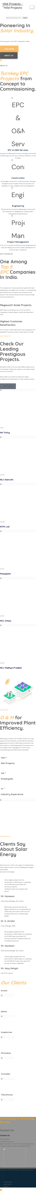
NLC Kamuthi (6, 479)
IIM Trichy (5, 432)
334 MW (2, 522)
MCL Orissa (5, 620)
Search (25, 17)
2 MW (1, 428)
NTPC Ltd (4, 526)
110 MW (2, 475)
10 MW (2, 569)
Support (6, 1186)
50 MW (2, 616)
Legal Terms (7, 1184)
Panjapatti (5, 573)
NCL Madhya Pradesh (11, 667)
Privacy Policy (7, 1182)
